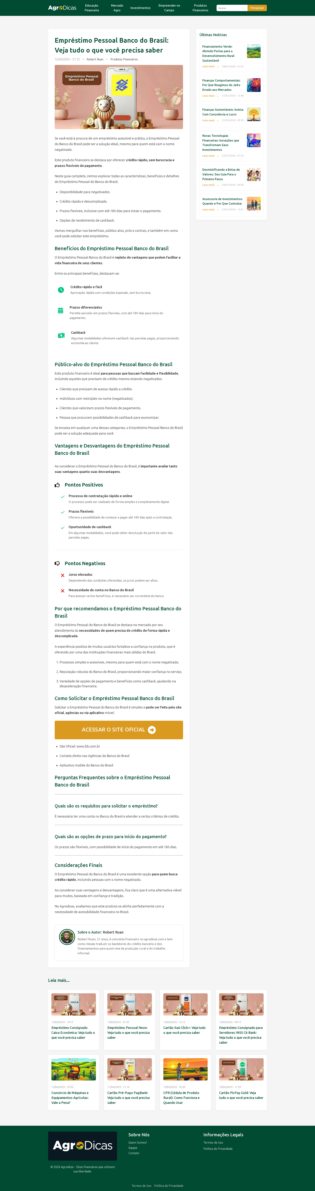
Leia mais (210, 66)
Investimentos (141, 8)
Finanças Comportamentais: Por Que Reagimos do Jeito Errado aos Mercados (221, 85)
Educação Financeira (92, 8)
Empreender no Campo (169, 8)
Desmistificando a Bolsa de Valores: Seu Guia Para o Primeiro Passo (221, 174)
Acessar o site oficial (113, 730)
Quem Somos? (138, 1142)
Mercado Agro (117, 8)
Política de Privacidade (218, 1149)
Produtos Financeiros (200, 8)
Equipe (133, 1148)
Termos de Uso (213, 1142)
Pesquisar (257, 8)
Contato (134, 1153)
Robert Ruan (95, 59)
